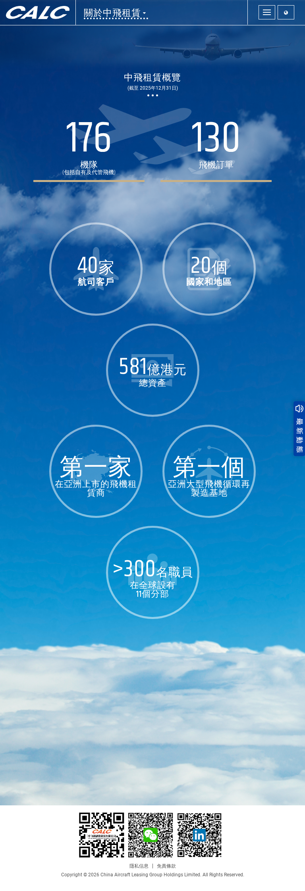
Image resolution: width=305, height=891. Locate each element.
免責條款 (166, 866)
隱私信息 (139, 866)
